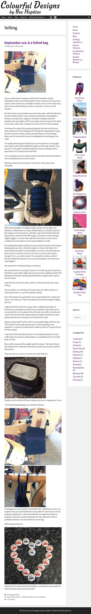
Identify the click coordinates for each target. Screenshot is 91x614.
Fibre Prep (77, 348)
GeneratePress (65, 611)
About (10, 17)
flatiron (18, 597)
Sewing (76, 364)
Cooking (76, 339)
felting (12, 597)
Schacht (36, 597)
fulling (24, 597)
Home (3, 17)
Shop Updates (78, 367)
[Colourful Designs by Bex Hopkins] (30, 7)
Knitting (10, 595)
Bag (8, 597)
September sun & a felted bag (26, 43)
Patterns (23, 17)
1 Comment (11, 599)
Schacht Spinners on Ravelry (77, 59)
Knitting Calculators (36, 17)
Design (75, 342)
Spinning (16, 595)
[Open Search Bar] (89, 17)
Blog (16, 17)
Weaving (76, 380)
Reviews (76, 361)
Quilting (76, 358)
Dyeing (76, 345)
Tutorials (76, 376)
